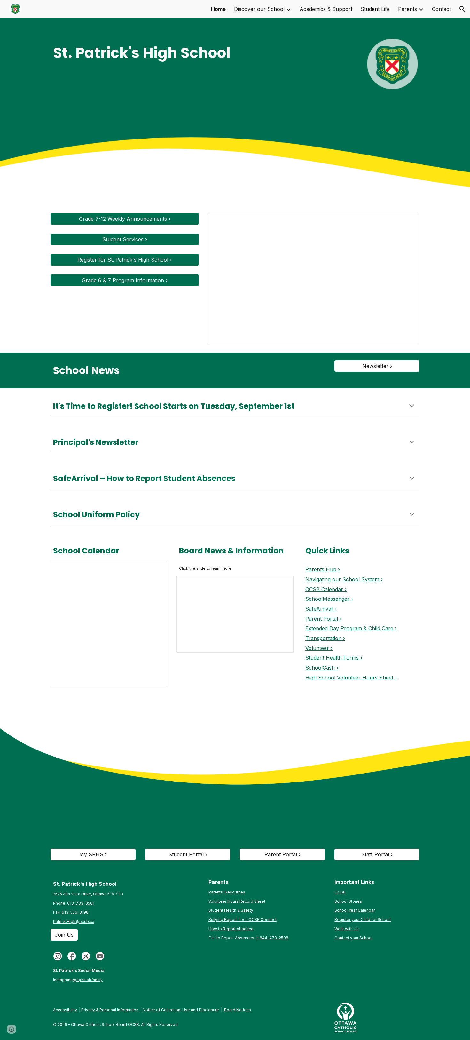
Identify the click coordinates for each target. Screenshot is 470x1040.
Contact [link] (441, 9)
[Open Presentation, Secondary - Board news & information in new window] (281, 584)
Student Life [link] (375, 9)
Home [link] (218, 9)
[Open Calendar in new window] (155, 569)
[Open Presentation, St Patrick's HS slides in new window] (407, 221)
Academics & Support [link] (326, 9)
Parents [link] (407, 9)
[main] (156, 52)
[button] (462, 9)
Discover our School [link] (259, 9)
